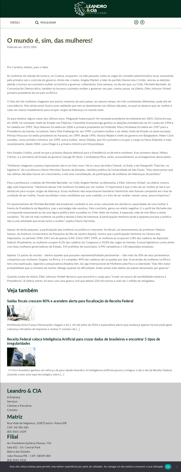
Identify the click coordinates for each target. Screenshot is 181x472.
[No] (176, 466)
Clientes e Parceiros (19, 405)
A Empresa (13, 397)
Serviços (12, 401)
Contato (12, 410)
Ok (168, 466)
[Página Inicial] (90, 9)
